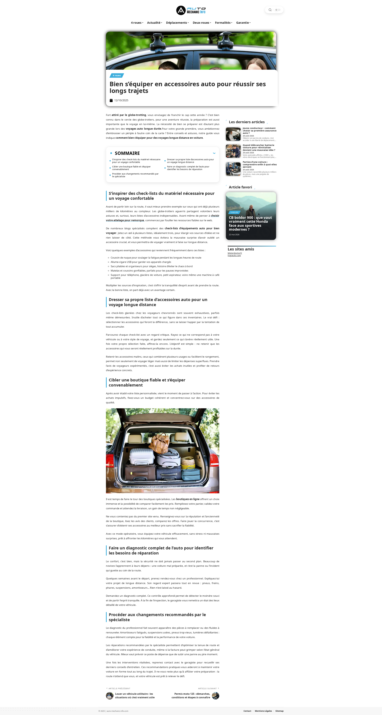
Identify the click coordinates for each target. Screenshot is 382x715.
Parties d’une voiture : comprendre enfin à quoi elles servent (260, 164)
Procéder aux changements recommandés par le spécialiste (135, 175)
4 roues (117, 75)
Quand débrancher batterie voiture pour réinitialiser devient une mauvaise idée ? (259, 147)
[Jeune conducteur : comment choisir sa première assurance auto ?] (233, 134)
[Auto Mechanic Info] (191, 10)
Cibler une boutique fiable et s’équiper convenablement (131, 168)
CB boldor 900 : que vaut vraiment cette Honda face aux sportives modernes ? (250, 223)
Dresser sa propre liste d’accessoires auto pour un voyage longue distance (190, 160)
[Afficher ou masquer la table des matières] (177, 153)
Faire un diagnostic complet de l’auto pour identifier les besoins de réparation (188, 168)
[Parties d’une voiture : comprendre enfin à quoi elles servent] (233, 169)
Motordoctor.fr (235, 253)
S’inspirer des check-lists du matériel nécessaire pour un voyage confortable (136, 160)
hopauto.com (234, 255)
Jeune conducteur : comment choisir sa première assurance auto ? (260, 130)
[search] (270, 10)
